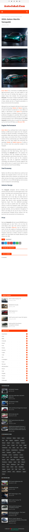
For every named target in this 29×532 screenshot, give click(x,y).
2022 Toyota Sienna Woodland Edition (16, 421)
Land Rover (15, 454)
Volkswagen (14, 380)
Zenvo (3, 474)
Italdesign (9, 452)
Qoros (15, 462)
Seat (18, 464)
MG (11, 457)
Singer (22, 464)
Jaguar (14, 352)
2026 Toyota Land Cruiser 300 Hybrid (18, 317)
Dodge (25, 445)
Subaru (3, 469)
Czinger (12, 445)
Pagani (23, 459)
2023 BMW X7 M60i (13, 401)
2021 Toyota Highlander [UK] (16, 481)
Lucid (7, 457)
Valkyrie (20, 108)
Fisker (14, 447)
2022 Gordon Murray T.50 (15, 298)
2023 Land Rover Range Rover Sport (18, 407)
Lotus (3, 457)
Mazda (3, 459)
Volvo (14, 471)
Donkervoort (4, 447)
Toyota (14, 378)
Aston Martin (7, 16)
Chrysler (23, 442)
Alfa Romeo (9, 438)
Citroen (3, 445)
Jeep (14, 354)
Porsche (14, 375)
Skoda (3, 466)
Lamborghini (14, 359)
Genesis (8, 450)
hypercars (14, 227)
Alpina (14, 438)
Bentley (11, 440)
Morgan (18, 459)
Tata (20, 469)
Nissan (14, 368)
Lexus (14, 361)
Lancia (10, 454)
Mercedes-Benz (14, 366)
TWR (16, 469)
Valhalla (14, 108)
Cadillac (17, 442)
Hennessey (21, 450)
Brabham (22, 440)
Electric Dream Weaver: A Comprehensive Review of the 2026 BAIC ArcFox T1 (18, 520)
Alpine (18, 438)
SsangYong (21, 466)
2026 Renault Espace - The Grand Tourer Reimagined (17, 513)
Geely (3, 450)
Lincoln (21, 454)
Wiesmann (19, 471)
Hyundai (14, 350)
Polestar (10, 462)
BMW (14, 338)
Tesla (24, 469)
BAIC (7, 440)
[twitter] (11, 1)
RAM (19, 462)
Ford (14, 345)
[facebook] (9, 1)
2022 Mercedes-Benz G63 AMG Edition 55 (16, 396)
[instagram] (14, 1)
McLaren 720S (21, 122)
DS (16, 445)
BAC (3, 440)
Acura (3, 438)
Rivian (8, 464)
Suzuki (8, 469)
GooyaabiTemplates (14, 529)
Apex (23, 438)
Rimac (3, 464)
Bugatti (8, 442)
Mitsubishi (13, 459)
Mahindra (16, 457)
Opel (14, 371)
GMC (21, 447)
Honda (14, 347)
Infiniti (3, 452)
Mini (8, 459)
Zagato (24, 471)
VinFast (9, 471)
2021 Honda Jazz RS (13, 414)
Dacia (20, 445)
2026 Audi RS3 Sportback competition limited (15, 324)
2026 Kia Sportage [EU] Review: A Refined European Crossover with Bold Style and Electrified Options (17, 428)
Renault (23, 462)
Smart (12, 466)
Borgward (16, 440)
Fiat (10, 447)
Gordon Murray (14, 450)
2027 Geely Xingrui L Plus (15, 493)
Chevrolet (14, 340)
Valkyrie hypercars (17, 142)
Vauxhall (4, 471)
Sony (16, 466)
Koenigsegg (4, 454)
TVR (12, 469)
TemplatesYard (15, 528)
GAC (18, 447)
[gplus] (20, 1)
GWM (25, 447)
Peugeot (14, 373)
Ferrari (14, 343)
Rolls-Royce (13, 464)
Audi (14, 336)
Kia (14, 357)
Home (3, 16)
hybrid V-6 (19, 111)
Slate (8, 466)
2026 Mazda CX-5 (13, 311)
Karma (18, 452)
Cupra (8, 445)
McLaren (14, 364)
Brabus (3, 442)
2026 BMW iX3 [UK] (13, 304)
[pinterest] (17, 1)
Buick (13, 442)
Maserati (21, 457)
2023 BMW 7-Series (13, 389)
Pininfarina (4, 462)
